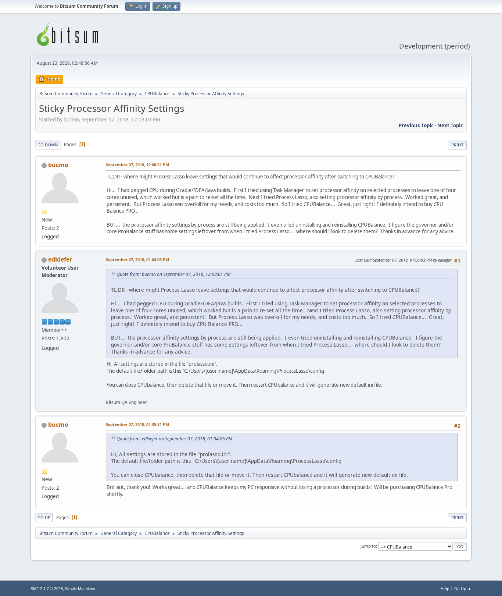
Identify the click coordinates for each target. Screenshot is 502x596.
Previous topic (416, 125)
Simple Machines (80, 588)
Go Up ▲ (462, 588)
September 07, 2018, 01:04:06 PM (137, 259)
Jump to (368, 546)
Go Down (47, 145)
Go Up (43, 517)
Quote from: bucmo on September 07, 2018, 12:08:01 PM (173, 274)
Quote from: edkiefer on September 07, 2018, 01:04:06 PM (174, 439)
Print (457, 145)
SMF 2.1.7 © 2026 (47, 588)
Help (445, 588)
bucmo (58, 165)
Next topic (450, 125)
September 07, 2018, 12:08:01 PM (137, 164)
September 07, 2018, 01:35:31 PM (137, 424)
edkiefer (60, 259)
